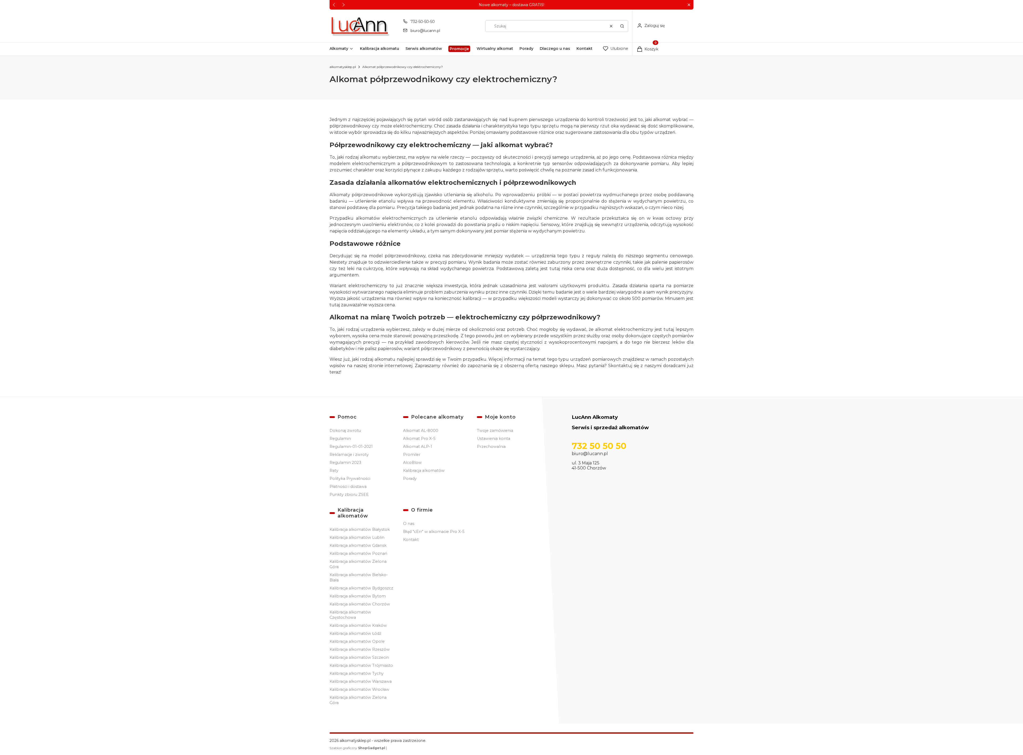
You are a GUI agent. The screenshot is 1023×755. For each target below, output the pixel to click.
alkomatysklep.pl (343, 67)
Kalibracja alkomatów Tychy (357, 673)
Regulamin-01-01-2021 (351, 446)
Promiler (411, 454)
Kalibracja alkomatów (424, 470)
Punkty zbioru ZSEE (349, 494)
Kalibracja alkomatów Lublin (357, 537)
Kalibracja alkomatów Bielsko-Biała (359, 577)
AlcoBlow (412, 462)
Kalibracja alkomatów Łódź (355, 633)
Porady (410, 478)
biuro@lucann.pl (425, 30)
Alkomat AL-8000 (420, 430)
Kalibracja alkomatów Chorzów (360, 604)
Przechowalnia (491, 446)
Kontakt (411, 539)
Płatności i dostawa (348, 486)
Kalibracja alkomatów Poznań (358, 553)
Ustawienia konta (493, 438)
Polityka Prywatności (350, 478)
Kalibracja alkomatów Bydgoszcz (361, 588)
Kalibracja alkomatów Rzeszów (360, 649)
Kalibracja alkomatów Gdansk (358, 545)
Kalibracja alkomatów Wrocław (359, 689)
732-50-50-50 (423, 21)
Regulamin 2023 (345, 462)
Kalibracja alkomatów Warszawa (361, 681)
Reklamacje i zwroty (349, 454)
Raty (334, 470)
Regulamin (340, 438)
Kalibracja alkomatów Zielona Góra (358, 564)
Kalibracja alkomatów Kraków (358, 625)
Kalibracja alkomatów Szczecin (359, 657)
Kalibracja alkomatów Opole (357, 641)
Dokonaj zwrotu (345, 430)
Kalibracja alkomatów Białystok (360, 529)
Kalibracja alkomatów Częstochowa (350, 615)
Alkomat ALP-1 (417, 446)
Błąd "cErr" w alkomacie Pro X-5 (433, 531)
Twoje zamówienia (495, 430)
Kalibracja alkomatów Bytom (358, 596)
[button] (689, 5)
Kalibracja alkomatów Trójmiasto (361, 665)
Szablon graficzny (357, 748)
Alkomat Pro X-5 (419, 438)
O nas (408, 523)
